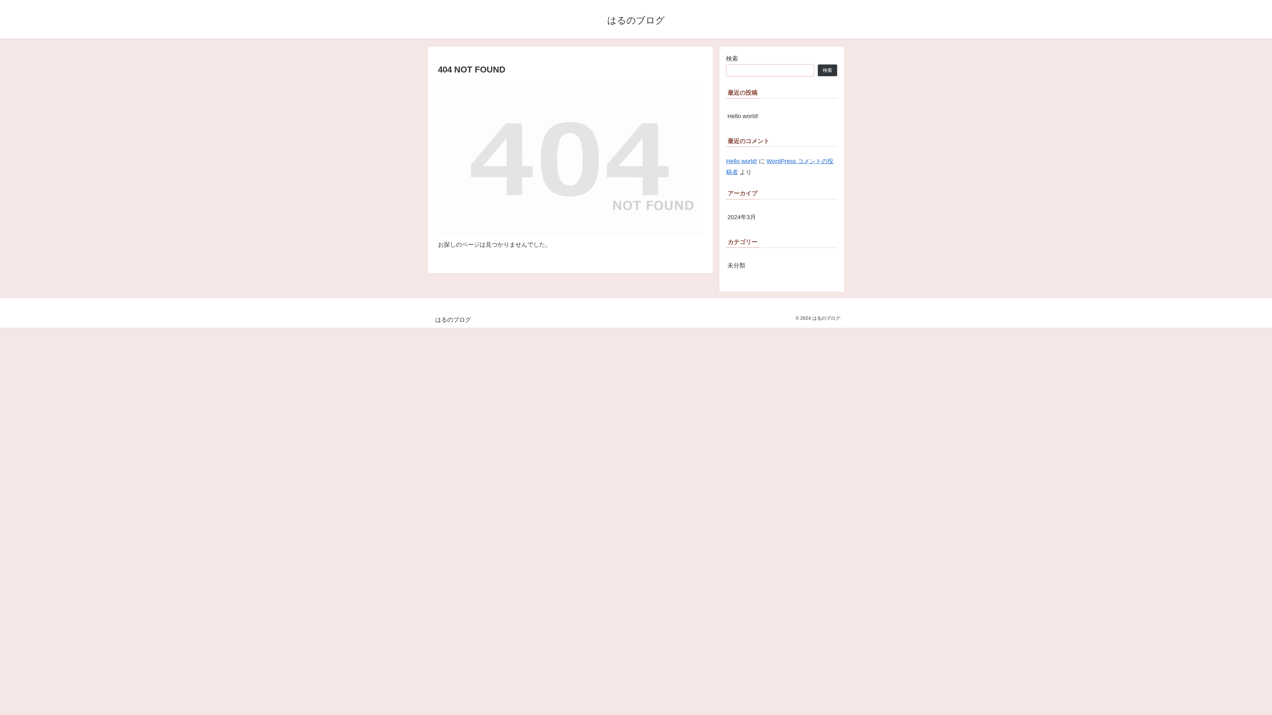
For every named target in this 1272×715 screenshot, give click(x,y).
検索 (732, 58)
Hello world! (743, 116)
